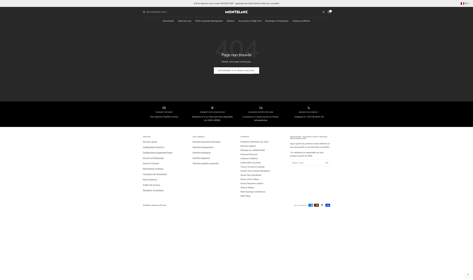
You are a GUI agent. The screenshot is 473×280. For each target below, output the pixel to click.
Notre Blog (245, 196)
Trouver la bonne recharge (252, 167)
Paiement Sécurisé (248, 154)
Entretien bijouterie (201, 158)
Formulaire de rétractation (155, 174)
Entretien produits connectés (206, 163)
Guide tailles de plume (250, 162)
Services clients (150, 141)
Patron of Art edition (249, 179)
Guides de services (151, 185)
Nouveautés (168, 20)
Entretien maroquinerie (203, 147)
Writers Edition (247, 187)
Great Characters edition (251, 183)
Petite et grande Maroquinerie (209, 20)
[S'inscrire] (327, 163)
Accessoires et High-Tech (250, 20)
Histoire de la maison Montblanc (255, 171)
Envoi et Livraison (151, 163)
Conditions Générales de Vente (254, 141)
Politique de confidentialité (252, 150)
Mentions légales (248, 146)
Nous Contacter (150, 179)
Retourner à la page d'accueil (236, 70)
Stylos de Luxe (184, 20)
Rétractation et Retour (153, 168)
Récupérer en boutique (153, 190)
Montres (230, 20)
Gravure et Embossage (153, 158)
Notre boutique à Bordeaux (252, 191)
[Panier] (329, 12)
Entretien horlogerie (202, 152)
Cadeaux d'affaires (301, 20)
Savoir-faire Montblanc (251, 175)
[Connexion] (323, 12)
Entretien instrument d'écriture (206, 141)
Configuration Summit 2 (153, 147)
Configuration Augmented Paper (158, 152)
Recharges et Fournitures (276, 20)
